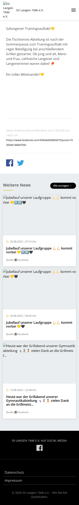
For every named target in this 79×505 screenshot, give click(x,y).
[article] (39, 230)
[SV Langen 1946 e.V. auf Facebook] (39, 448)
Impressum (13, 480)
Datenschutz (14, 472)
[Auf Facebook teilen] (9, 163)
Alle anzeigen (61, 185)
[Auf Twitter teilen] (20, 163)
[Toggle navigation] (72, 10)
